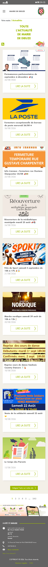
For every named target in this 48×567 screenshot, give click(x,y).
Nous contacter (13, 549)
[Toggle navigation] (4, 11)
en (41, 2)
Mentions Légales (21, 563)
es (44, 2)
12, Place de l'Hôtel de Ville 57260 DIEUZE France (22, 542)
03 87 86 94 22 (12, 546)
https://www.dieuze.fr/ (9, 553)
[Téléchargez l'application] (24, 509)
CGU (31, 563)
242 (34, 498)
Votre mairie (5, 20)
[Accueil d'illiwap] (10, 2)
